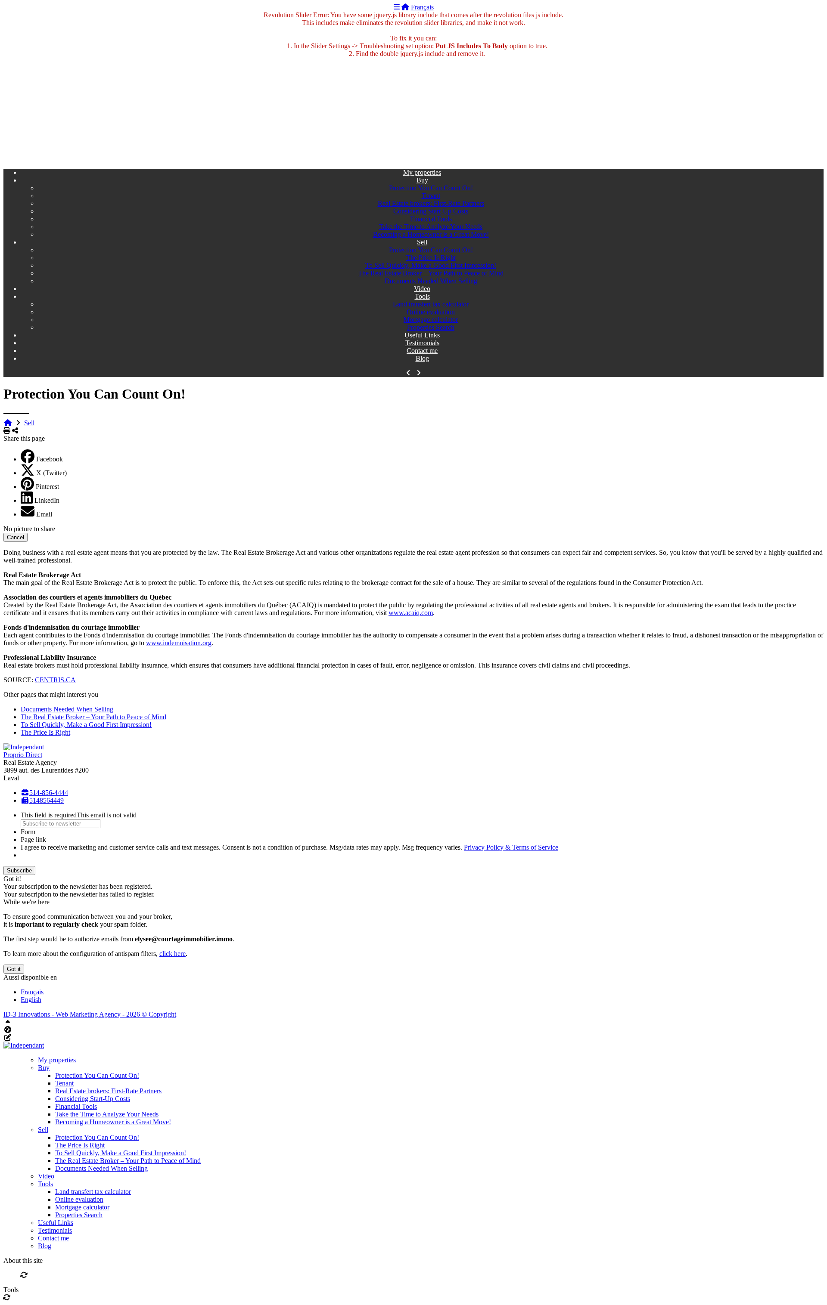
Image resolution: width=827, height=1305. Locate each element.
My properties (422, 172)
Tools (422, 296)
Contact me (422, 350)
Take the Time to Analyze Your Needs (430, 226)
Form (28, 831)
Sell (422, 242)
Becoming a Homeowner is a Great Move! (431, 234)
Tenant (431, 195)
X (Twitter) (51, 472)
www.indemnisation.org (178, 642)
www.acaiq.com (411, 612)
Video (422, 288)
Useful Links (422, 335)
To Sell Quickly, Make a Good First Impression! (430, 265)
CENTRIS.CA (55, 679)
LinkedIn (46, 500)
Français (422, 7)
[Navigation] (397, 7)
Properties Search (430, 327)
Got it (14, 969)
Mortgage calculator (431, 319)
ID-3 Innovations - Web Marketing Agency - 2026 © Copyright (89, 1014)
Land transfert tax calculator (431, 304)
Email (44, 514)
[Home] (405, 7)
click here (172, 953)
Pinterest (47, 486)
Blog (422, 358)
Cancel (15, 537)
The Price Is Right (431, 257)
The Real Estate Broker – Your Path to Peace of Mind (431, 273)
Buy (422, 180)
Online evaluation (431, 311)
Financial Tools (431, 219)
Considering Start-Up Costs (430, 211)
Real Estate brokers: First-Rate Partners (431, 203)
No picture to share (29, 528)
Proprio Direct (22, 754)
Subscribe (19, 870)
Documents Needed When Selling (431, 281)
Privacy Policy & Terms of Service (511, 847)
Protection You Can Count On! (431, 188)
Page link (33, 839)
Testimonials (422, 342)
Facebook (49, 459)
